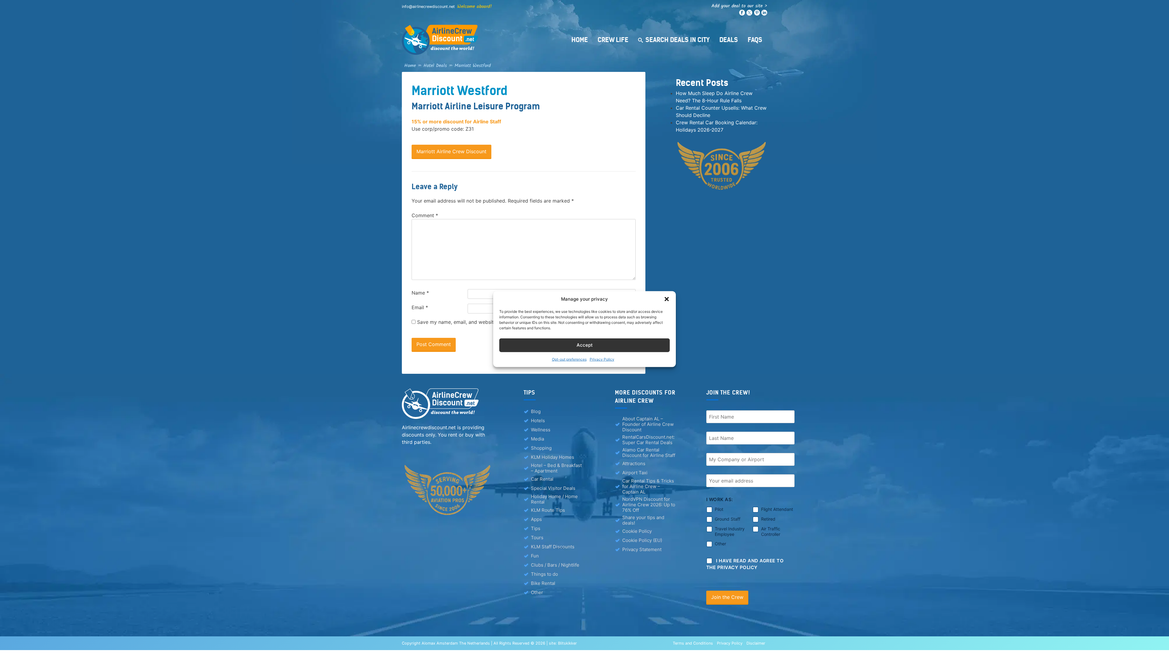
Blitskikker (567, 643)
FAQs (755, 40)
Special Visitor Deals (553, 488)
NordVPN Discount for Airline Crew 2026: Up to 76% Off (648, 505)
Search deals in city (677, 40)
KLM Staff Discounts (552, 547)
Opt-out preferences (569, 359)
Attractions (633, 463)
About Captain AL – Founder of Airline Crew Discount (648, 424)
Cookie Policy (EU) (642, 540)
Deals (728, 40)
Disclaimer (755, 643)
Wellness (540, 430)
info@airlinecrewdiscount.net (428, 6)
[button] (667, 299)
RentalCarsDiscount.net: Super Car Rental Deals (648, 439)
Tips (535, 528)
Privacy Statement (642, 549)
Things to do (544, 574)
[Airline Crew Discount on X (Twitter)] (749, 14)
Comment (425, 215)
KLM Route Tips (548, 510)
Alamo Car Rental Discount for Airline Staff (648, 452)
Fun (535, 556)
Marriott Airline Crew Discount (451, 151)
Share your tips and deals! (643, 520)
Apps (536, 519)
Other (537, 592)
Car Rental (542, 479)
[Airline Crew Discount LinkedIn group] (764, 14)
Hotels (538, 420)
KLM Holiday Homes (552, 457)
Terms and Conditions (693, 643)
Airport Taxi (635, 473)
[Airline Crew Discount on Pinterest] (757, 14)
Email (420, 307)
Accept (585, 345)
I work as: (719, 499)
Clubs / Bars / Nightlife (555, 565)
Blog (536, 411)
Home (579, 40)
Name (420, 293)
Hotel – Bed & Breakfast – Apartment (556, 468)
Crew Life (613, 40)
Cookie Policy (637, 531)
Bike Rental (543, 583)
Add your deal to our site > (739, 6)
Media (537, 439)
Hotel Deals (435, 65)
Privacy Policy (602, 359)
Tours (537, 537)
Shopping (541, 448)
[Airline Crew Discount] (478, 40)
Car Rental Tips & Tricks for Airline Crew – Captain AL (648, 486)
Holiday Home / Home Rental (554, 499)
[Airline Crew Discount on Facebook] (742, 14)
